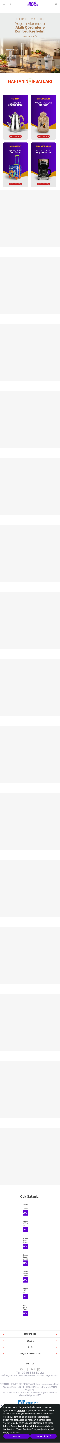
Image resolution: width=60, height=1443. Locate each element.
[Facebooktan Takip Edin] (27, 1369)
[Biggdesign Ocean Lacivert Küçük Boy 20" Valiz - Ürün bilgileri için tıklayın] (12, 1260)
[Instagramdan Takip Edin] (33, 1369)
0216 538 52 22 (33, 1372)
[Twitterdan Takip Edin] (21, 1369)
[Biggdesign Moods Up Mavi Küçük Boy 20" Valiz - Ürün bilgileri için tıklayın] (12, 1227)
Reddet (21, 1410)
